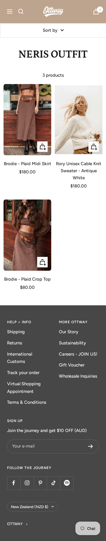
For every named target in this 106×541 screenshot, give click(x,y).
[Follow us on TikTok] (53, 483)
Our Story (68, 331)
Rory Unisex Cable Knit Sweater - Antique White (78, 170)
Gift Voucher (72, 365)
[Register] (90, 446)
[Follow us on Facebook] (13, 483)
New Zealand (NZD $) (29, 507)
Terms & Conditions (26, 402)
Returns (14, 343)
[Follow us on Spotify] (66, 483)
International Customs (19, 357)
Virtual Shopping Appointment (24, 387)
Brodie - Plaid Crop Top (27, 279)
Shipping (16, 331)
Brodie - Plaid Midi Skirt (27, 163)
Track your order (23, 372)
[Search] (21, 11)
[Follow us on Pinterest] (40, 483)
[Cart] (96, 11)
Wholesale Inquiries (78, 376)
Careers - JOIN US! (78, 354)
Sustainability (72, 343)
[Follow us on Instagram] (27, 483)
